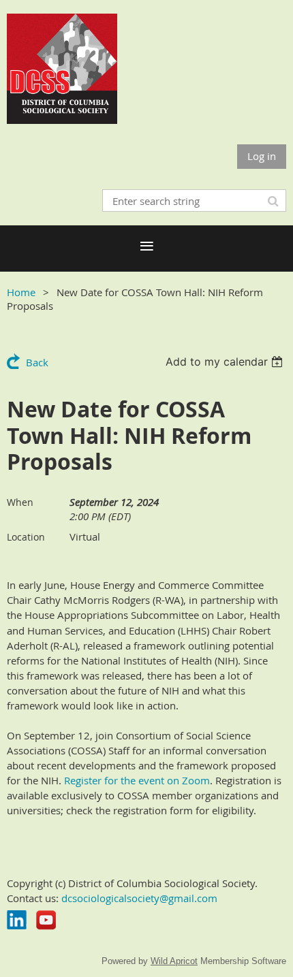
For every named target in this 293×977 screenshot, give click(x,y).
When (20, 502)
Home (21, 292)
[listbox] (226, 361)
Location (26, 536)
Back (37, 362)
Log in (261, 156)
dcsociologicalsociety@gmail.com (139, 898)
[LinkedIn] (17, 920)
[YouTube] (46, 920)
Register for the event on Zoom (137, 780)
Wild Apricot (174, 961)
